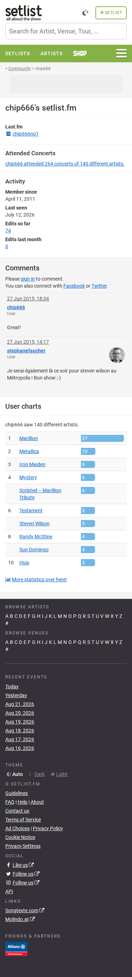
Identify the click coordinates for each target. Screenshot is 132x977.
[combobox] (66, 31)
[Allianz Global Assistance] (16, 948)
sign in (28, 279)
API (9, 891)
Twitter (99, 286)
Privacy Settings (22, 846)
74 (8, 230)
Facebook (74, 286)
